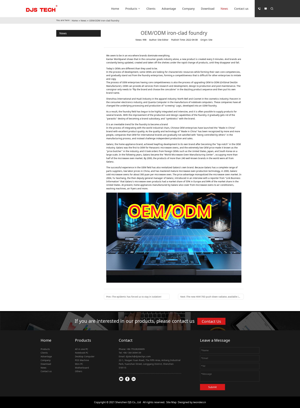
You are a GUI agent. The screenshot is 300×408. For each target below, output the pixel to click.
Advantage (46, 356)
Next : (212, 296)
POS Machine (82, 360)
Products (45, 349)
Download (46, 363)
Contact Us (211, 321)
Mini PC (79, 363)
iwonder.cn (199, 402)
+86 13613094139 (132, 352)
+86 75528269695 (136, 349)
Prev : (133, 296)
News (43, 367)
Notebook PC (81, 352)
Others (78, 371)
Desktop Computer (85, 356)
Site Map (171, 402)
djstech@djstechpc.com (138, 356)
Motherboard (82, 367)
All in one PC (81, 349)
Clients (44, 352)
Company (45, 360)
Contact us (46, 371)
